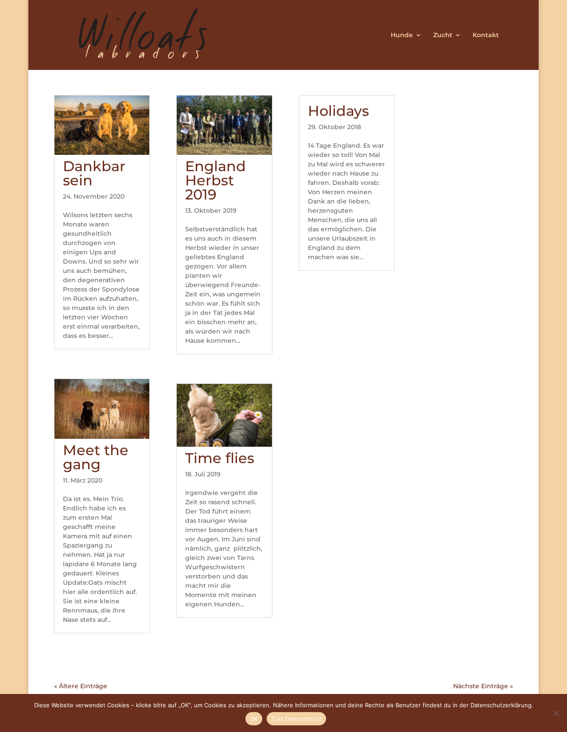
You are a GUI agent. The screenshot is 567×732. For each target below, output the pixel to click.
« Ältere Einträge (80, 686)
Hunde (402, 35)
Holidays (338, 110)
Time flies (219, 458)
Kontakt (486, 35)
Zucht (442, 35)
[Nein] (555, 713)
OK (254, 718)
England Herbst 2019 (215, 180)
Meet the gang (95, 457)
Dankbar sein (94, 173)
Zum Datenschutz (296, 718)
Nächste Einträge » (483, 686)
